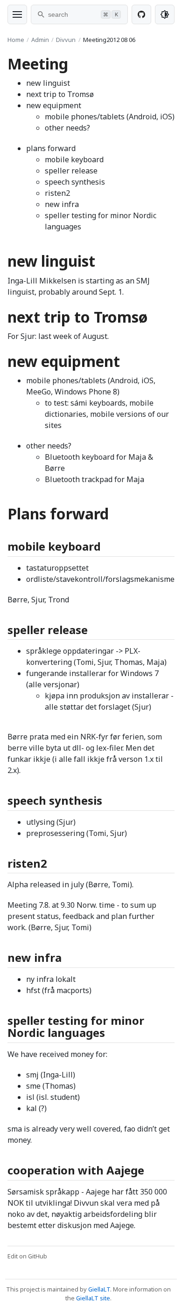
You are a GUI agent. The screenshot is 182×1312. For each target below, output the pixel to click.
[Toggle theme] (165, 14)
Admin (40, 39)
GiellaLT (99, 1289)
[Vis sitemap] (17, 14)
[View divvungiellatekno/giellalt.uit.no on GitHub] (141, 14)
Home (15, 39)
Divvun (66, 39)
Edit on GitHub (27, 1256)
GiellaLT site (93, 1298)
